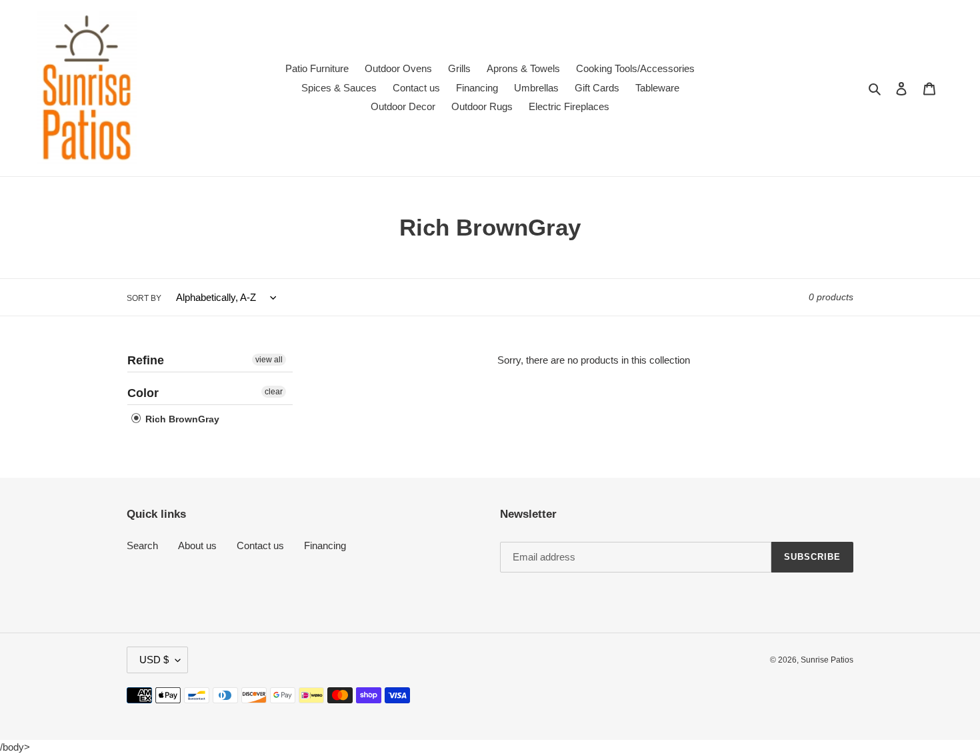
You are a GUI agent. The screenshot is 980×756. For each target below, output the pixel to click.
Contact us (260, 545)
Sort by (144, 298)
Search (142, 545)
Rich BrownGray (181, 419)
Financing (325, 545)
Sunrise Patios (827, 660)
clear (274, 391)
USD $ (154, 659)
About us (197, 545)
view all (269, 359)
